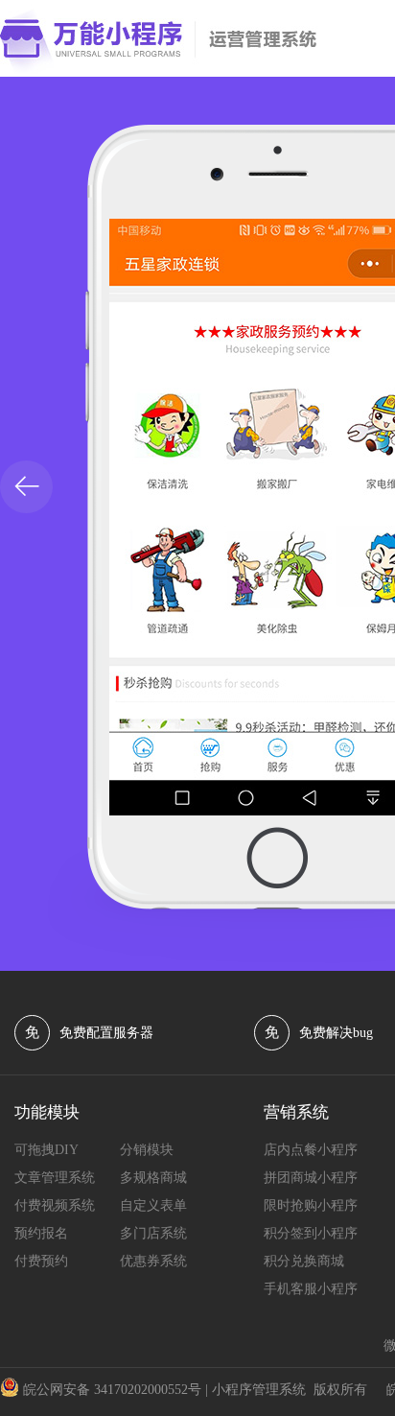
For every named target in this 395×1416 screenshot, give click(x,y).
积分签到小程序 (311, 1233)
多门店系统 (153, 1233)
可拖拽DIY (46, 1150)
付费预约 (41, 1261)
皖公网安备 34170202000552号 (112, 1389)
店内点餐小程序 (311, 1150)
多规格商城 (153, 1177)
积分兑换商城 (304, 1261)
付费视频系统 (54, 1205)
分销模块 (147, 1150)
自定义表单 (153, 1205)
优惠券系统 (153, 1261)
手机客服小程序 (311, 1289)
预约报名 (41, 1233)
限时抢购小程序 (311, 1205)
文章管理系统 (54, 1177)
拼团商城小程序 (311, 1177)
